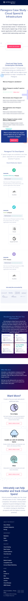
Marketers (6, 535)
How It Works (7, 524)
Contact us (6, 573)
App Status (6, 578)
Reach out (14, 140)
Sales (5, 538)
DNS (5, 259)
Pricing (5, 529)
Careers (5, 580)
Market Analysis (7, 560)
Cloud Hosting (7, 547)
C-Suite (5, 540)
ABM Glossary (7, 585)
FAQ (5, 576)
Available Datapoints (9, 527)
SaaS (5, 212)
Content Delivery (8, 175)
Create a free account (14, 423)
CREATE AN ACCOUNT (14, 46)
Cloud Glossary (7, 582)
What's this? (16, 92)
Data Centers (7, 549)
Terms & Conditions (8, 590)
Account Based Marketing (10, 565)
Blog (5, 571)
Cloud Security (7, 553)
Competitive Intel (8, 562)
